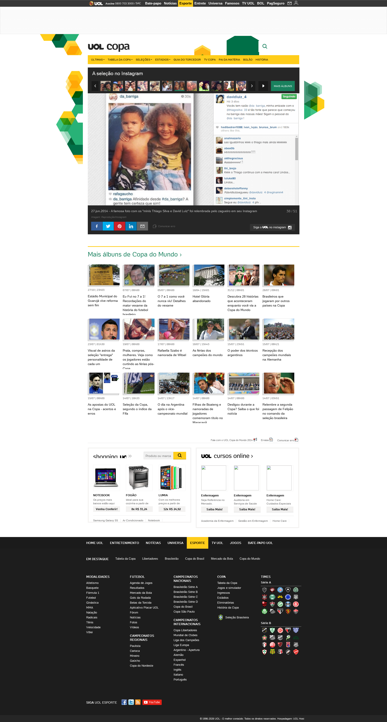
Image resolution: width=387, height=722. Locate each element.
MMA (89, 607)
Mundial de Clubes (186, 635)
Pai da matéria (229, 59)
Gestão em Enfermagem (253, 520)
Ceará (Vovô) (280, 637)
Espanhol (180, 660)
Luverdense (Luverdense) (288, 637)
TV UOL (248, 3)
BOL (260, 3)
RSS (138, 702)
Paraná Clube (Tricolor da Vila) (288, 644)
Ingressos (223, 593)
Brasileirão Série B (186, 592)
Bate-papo (153, 3)
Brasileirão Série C (186, 597)
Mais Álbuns (283, 86)
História (262, 59)
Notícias (170, 3)
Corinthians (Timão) (264, 596)
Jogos (235, 543)
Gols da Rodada (140, 598)
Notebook (154, 520)
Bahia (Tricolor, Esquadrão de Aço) (280, 589)
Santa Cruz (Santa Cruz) (280, 651)
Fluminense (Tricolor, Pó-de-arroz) (272, 604)
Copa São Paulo (184, 611)
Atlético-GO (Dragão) (288, 630)
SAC (138, 3)
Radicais (91, 617)
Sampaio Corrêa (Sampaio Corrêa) (272, 651)
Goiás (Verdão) (280, 604)
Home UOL (94, 543)
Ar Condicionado (133, 520)
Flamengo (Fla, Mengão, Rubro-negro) (264, 604)
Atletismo (92, 583)
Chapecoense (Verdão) (295, 589)
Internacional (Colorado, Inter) (295, 604)
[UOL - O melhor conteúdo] (94, 4)
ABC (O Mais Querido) (264, 630)
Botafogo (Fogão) (288, 589)
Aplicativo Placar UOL (144, 607)
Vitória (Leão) (295, 611)
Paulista (135, 646)
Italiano (178, 674)
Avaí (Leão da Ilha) (295, 630)
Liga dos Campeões (186, 640)
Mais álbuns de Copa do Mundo (133, 254)
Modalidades (98, 577)
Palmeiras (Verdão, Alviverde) (264, 611)
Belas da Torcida (140, 603)
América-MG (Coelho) (272, 630)
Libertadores (150, 558)
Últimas (97, 59)
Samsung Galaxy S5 (105, 520)
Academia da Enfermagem (217, 520)
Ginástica (92, 603)
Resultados (137, 588)
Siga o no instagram (270, 227)
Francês (179, 665)
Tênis (89, 622)
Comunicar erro (285, 440)
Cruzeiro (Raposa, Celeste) (288, 596)
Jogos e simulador (229, 588)
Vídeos (134, 627)
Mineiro (134, 656)
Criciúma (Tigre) (280, 596)
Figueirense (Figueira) (295, 596)
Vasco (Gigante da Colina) (288, 651)
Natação (91, 612)
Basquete (92, 588)
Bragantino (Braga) (272, 637)
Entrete (200, 3)
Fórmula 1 (92, 593)
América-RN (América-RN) (280, 630)
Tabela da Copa (119, 59)
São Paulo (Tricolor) (280, 611)
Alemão (178, 655)
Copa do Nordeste (141, 666)
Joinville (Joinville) (264, 644)
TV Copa (210, 59)
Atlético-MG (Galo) (264, 589)
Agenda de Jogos (141, 583)
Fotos (133, 622)
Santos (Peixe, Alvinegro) (272, 611)
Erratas (265, 440)
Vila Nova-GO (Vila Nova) (295, 651)
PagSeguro (275, 3)
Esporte (185, 3)
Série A (266, 582)
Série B (266, 623)
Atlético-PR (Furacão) (272, 589)
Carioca (135, 651)
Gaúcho (135, 661)
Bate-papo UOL (260, 543)
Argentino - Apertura (187, 650)
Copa (117, 45)
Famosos (232, 3)
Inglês (177, 670)
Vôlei (89, 632)
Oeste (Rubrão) (280, 644)
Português (180, 679)
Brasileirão (171, 558)
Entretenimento (124, 543)
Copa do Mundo (250, 558)
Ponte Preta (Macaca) (295, 644)
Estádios (162, 59)
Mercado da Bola (222, 558)
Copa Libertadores (185, 630)
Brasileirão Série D (186, 602)
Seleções (143, 59)
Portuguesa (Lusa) (264, 651)
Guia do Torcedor (187, 59)
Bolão (247, 59)
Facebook (124, 702)
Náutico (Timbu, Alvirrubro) (272, 644)
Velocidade (93, 627)
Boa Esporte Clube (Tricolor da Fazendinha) (264, 637)
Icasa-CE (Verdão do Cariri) (295, 637)
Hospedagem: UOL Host (290, 718)
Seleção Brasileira (237, 617)
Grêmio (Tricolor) (288, 604)
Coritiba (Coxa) (272, 596)
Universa (215, 3)
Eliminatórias (225, 603)
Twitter (131, 702)
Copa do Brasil (194, 558)
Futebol (91, 598)
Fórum (134, 612)
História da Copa (228, 607)
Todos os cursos (284, 457)
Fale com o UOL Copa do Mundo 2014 (232, 440)
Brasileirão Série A (186, 587)
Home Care (280, 520)
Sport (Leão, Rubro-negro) (288, 611)
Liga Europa (181, 645)
